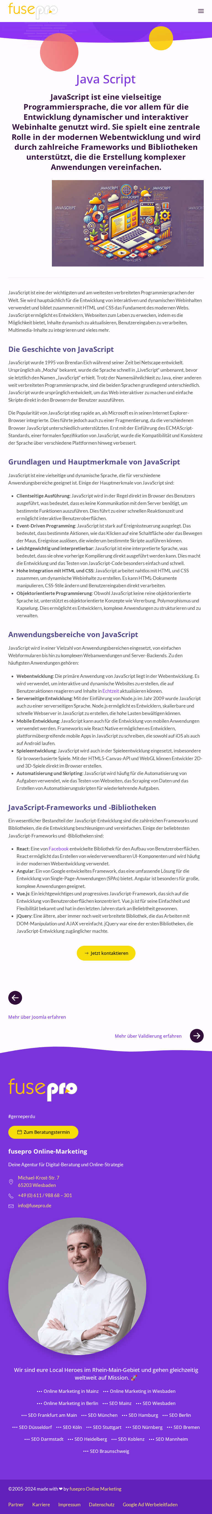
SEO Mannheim (172, 1439)
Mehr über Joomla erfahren (37, 1017)
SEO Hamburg (143, 1415)
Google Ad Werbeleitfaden (150, 1504)
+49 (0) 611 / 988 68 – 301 (45, 1195)
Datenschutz (102, 1504)
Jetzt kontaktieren (109, 953)
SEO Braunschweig (109, 1451)
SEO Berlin (180, 1415)
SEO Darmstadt (47, 1439)
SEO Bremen (187, 1427)
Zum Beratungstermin (47, 1132)
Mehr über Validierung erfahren (148, 1036)
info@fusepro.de (34, 1205)
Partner (16, 1504)
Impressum (69, 1504)
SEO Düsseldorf (35, 1427)
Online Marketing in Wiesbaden (143, 1391)
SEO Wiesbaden (159, 1403)
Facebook (59, 849)
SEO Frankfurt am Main (52, 1415)
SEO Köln (72, 1427)
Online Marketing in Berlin (71, 1403)
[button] (201, 11)
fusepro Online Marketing (95, 1489)
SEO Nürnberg (147, 1427)
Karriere (41, 1504)
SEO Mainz (120, 1403)
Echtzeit (110, 691)
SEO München (103, 1415)
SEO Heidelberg (91, 1439)
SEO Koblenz (131, 1439)
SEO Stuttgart (107, 1427)
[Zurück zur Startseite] (33, 11)
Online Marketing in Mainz (71, 1391)
